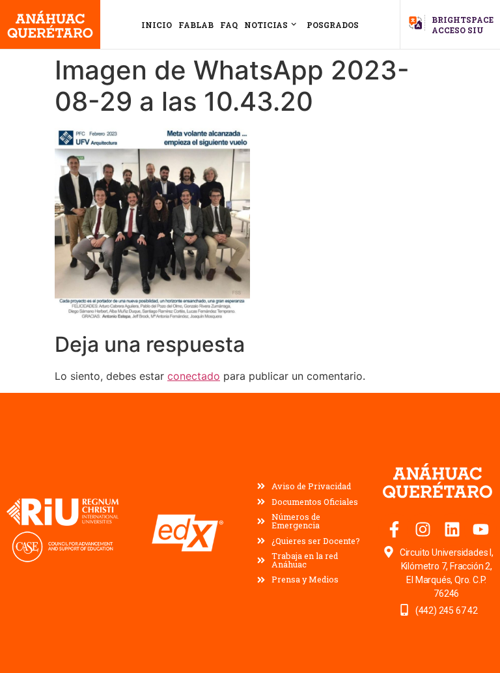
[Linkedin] (452, 529)
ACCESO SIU (458, 30)
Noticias (266, 25)
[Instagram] (423, 529)
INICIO (156, 25)
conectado (193, 375)
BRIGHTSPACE (462, 19)
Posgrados (333, 25)
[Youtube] (480, 529)
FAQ (229, 25)
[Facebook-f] (394, 529)
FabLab (196, 25)
